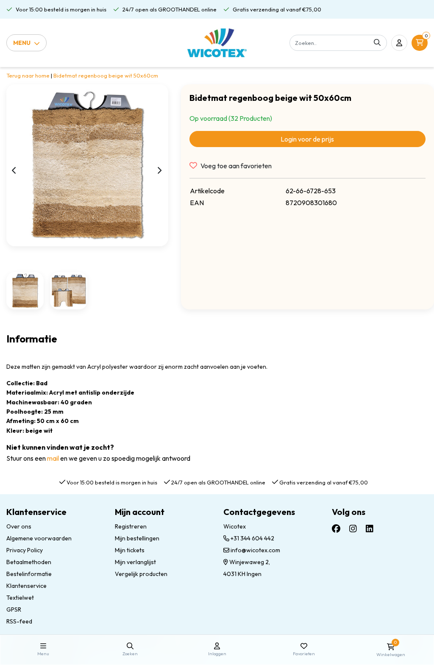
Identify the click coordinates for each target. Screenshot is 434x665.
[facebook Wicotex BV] (336, 528)
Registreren (131, 526)
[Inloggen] (399, 43)
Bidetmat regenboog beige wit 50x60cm (105, 75)
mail (53, 458)
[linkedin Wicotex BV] (369, 528)
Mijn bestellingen (137, 538)
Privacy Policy (24, 550)
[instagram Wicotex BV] (353, 528)
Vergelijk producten (141, 574)
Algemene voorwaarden (39, 538)
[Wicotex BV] (217, 42)
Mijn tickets (130, 550)
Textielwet (20, 597)
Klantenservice (26, 586)
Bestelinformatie (29, 574)
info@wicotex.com (255, 550)
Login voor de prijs (307, 139)
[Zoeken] (377, 42)
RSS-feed (19, 621)
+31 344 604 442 (251, 538)
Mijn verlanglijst (135, 562)
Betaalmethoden (28, 562)
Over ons (18, 526)
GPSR (13, 609)
